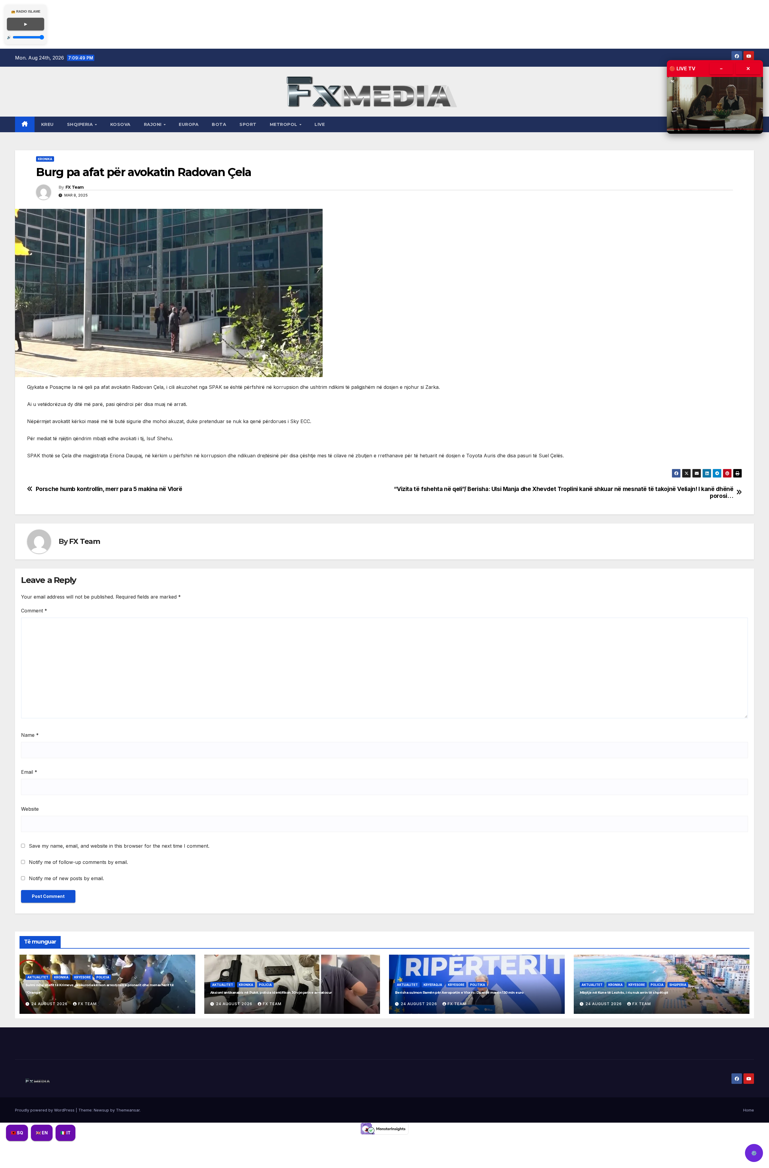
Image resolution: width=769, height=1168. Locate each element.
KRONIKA (45, 159)
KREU (47, 124)
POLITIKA (477, 985)
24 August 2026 (50, 1004)
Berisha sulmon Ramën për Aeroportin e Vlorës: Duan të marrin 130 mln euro (459, 992)
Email (29, 772)
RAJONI (153, 124)
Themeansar (128, 1110)
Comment (34, 611)
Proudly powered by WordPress (45, 1110)
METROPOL (284, 124)
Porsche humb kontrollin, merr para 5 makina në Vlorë (109, 489)
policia (102, 977)
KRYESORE (82, 977)
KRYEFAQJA (433, 985)
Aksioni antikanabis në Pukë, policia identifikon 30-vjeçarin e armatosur (271, 992)
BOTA (219, 124)
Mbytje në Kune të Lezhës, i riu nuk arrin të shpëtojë (624, 992)
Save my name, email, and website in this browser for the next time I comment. (119, 846)
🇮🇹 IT (65, 1132)
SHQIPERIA (80, 124)
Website (30, 809)
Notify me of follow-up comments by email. (78, 862)
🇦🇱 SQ (17, 1132)
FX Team (74, 187)
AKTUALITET (37, 977)
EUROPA (189, 124)
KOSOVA (120, 124)
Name (30, 735)
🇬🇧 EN (42, 1132)
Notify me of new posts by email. (66, 878)
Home (748, 1110)
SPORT (248, 124)
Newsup (101, 1110)
